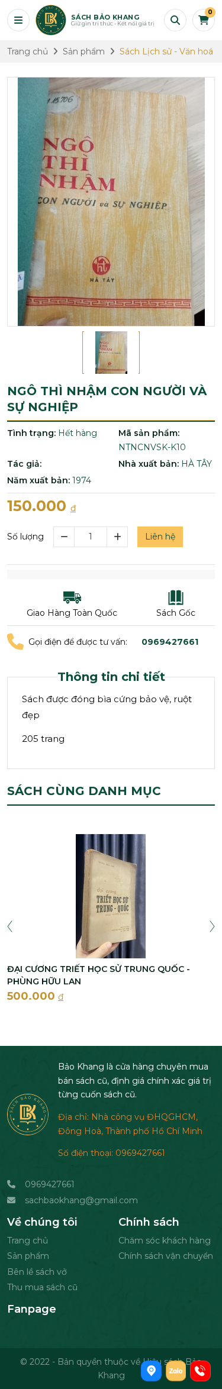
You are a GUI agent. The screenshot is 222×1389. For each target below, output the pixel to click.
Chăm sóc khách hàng (164, 1240)
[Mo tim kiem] (175, 20)
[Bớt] (63, 536)
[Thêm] (117, 536)
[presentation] (9, 925)
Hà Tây (196, 463)
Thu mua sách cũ (42, 1287)
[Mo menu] (18, 20)
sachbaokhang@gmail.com (81, 1200)
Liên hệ (160, 536)
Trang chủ (27, 1240)
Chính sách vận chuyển (165, 1256)
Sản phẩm (28, 1256)
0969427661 (50, 1184)
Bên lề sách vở (37, 1272)
